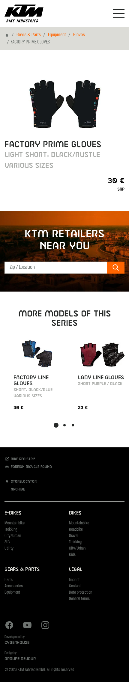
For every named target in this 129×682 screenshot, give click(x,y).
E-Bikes (12, 513)
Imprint (74, 580)
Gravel (73, 536)
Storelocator (23, 481)
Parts (8, 580)
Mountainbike (14, 523)
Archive (17, 489)
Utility (9, 548)
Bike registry (22, 459)
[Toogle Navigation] (118, 13)
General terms (79, 599)
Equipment (57, 35)
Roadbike (76, 529)
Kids (72, 555)
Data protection (80, 592)
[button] (56, 425)
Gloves (79, 35)
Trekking (10, 529)
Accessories (13, 586)
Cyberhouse (16, 643)
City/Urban (12, 536)
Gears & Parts (28, 35)
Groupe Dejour (20, 659)
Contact (75, 586)
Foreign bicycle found (31, 467)
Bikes (75, 513)
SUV (7, 542)
